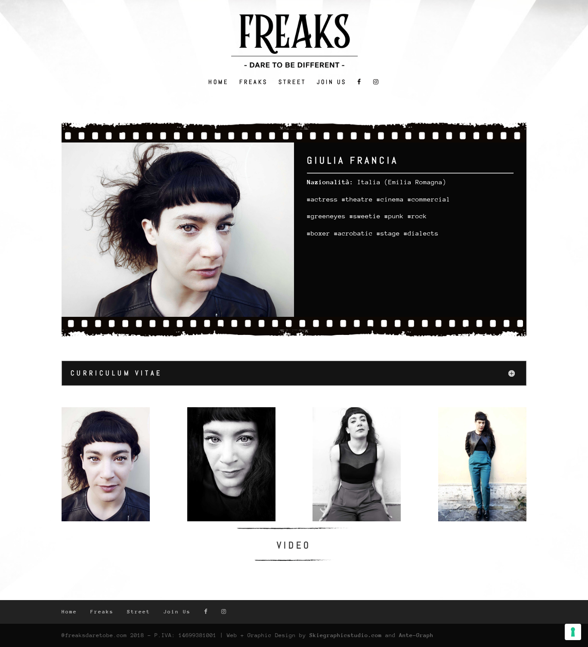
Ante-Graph (416, 635)
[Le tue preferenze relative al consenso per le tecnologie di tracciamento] (573, 632)
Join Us (332, 82)
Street (292, 82)
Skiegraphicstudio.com (345, 635)
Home (218, 82)
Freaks (253, 82)
